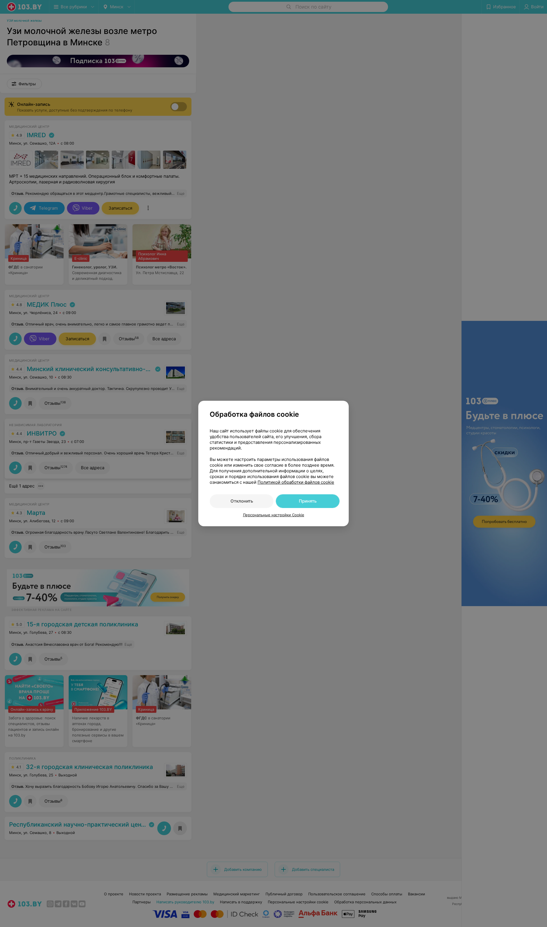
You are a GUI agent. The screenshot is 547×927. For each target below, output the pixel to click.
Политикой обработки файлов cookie (296, 482)
